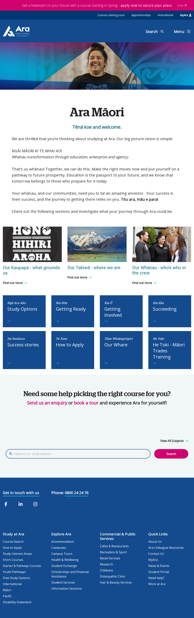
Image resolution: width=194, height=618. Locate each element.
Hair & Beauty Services (116, 582)
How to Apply (12, 548)
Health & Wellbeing (65, 560)
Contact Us (156, 554)
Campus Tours (61, 554)
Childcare (106, 570)
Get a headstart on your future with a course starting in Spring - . (97, 5)
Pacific (7, 596)
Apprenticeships (141, 15)
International (165, 15)
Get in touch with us (21, 492)
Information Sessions (66, 588)
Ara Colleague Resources (166, 548)
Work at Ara (156, 584)
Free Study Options (16, 578)
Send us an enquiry (47, 403)
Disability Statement (17, 602)
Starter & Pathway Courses (22, 566)
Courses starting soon (111, 15)
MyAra (184, 15)
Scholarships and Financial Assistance (70, 574)
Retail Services (110, 558)
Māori (7, 590)
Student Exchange (64, 566)
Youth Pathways (14, 572)
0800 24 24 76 (76, 492)
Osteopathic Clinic (112, 576)
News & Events (158, 566)
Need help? (156, 578)
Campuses (58, 548)
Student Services (63, 582)
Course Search (13, 541)
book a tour (86, 403)
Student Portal (158, 572)
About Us (155, 541)
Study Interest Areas (17, 554)
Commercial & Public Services (117, 536)
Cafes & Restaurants (114, 546)
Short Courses (13, 560)
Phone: (57, 492)
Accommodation (62, 541)
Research (106, 564)
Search (171, 454)
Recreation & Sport (113, 552)
